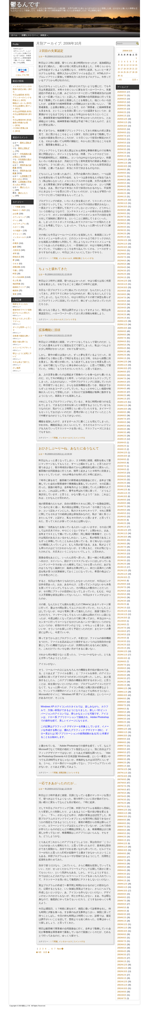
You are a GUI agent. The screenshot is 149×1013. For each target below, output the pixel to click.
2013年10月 (122, 537)
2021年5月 (121, 304)
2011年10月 (122, 618)
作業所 (15, 243)
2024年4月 (121, 186)
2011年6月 (121, 631)
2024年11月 (122, 163)
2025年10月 (122, 126)
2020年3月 (121, 351)
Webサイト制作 (19, 210)
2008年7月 (121, 746)
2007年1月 (121, 806)
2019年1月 (121, 399)
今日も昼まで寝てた (21, 362)
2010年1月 (121, 685)
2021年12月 (122, 281)
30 (119, 76)
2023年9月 (121, 210)
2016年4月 (121, 442)
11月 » (135, 80)
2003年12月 (122, 924)
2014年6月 (121, 510)
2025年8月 (121, 132)
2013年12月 (122, 530)
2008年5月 (121, 752)
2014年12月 (122, 489)
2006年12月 (122, 810)
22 (136, 69)
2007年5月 (121, 793)
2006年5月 (121, 833)
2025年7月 (121, 136)
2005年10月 (122, 850)
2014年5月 (121, 513)
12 (127, 65)
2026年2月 (121, 112)
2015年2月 (121, 483)
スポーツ (16, 227)
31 (122, 76)
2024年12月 (122, 159)
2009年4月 (121, 715)
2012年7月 (121, 587)
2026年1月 (121, 116)
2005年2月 (121, 877)
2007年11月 (122, 773)
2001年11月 (122, 985)
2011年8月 (121, 624)
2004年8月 (121, 897)
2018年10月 (122, 409)
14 (133, 65)
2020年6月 (121, 341)
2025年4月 (121, 146)
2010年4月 (121, 675)
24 (122, 72)
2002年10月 (122, 971)
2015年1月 (121, 486)
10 (122, 65)
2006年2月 (121, 837)
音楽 (14, 294)
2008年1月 (121, 766)
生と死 (15, 280)
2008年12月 (122, 729)
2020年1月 (121, 358)
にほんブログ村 (22, 75)
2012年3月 (121, 601)
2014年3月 (121, 520)
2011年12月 (122, 611)
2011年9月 (121, 621)
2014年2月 (121, 523)
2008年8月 (121, 742)
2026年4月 (121, 105)
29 (136, 72)
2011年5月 (121, 634)
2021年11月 (122, 284)
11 (125, 65)
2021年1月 (121, 318)
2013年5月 (121, 554)
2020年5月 (121, 345)
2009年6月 (121, 709)
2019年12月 (122, 362)
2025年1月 (121, 156)
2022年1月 (121, 277)
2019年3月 (121, 392)
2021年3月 (121, 311)
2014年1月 (121, 527)
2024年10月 (122, 166)
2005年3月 (121, 874)
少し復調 (16, 368)
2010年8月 (121, 661)
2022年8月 (121, 254)
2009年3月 (121, 719)
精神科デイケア (19, 287)
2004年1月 (121, 921)
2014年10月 (122, 496)
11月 (45, 952)
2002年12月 (122, 965)
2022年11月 (122, 244)
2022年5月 (121, 264)
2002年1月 (121, 978)
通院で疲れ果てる (20, 342)
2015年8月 (121, 463)
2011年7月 (121, 628)
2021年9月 (121, 291)
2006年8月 (121, 823)
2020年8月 (121, 335)
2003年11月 (122, 928)
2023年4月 (121, 227)
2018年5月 (121, 426)
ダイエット (17, 234)
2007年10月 (122, 776)
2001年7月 (121, 998)
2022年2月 (121, 274)
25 (125, 72)
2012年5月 (121, 594)
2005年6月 (121, 864)
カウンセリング (19, 217)
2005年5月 (121, 867)
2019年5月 (121, 385)
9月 (39, 952)
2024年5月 (121, 183)
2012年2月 (121, 604)
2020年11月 (122, 324)
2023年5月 (121, 223)
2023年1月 (121, 237)
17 (122, 69)
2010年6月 (121, 668)
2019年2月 (121, 395)
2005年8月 (121, 857)
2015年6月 (121, 469)
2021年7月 (121, 298)
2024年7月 (121, 176)
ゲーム (15, 220)
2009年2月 (121, 722)
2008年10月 (122, 735)
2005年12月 (122, 843)
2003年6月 (121, 944)
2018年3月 (121, 432)
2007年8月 (121, 783)
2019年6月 (121, 382)
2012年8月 (121, 584)
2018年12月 (122, 402)
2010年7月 (121, 665)
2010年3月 (121, 678)
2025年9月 (121, 129)
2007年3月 (121, 800)
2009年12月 (122, 688)
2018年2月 (121, 436)
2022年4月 (121, 267)
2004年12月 (122, 884)
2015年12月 (122, 452)
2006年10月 (127, 51)
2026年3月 (121, 109)
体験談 (43, 35)
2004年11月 (122, 887)
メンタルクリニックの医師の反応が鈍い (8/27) (22, 89)
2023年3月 (121, 230)
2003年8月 (121, 938)
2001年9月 (121, 992)
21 (133, 69)
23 (119, 72)
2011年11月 (122, 614)
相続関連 (16, 284)
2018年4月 (121, 429)
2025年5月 (121, 143)
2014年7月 (121, 506)
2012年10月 (122, 577)
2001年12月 (122, 981)
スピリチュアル (19, 224)
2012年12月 (122, 570)
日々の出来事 (18, 277)
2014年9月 (121, 500)
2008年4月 (121, 756)
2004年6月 (121, 904)
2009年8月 (121, 702)
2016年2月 (121, 446)
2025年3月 (121, 149)
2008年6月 (121, 749)
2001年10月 (122, 988)
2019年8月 (121, 375)
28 (133, 72)
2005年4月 (121, 870)
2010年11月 (122, 655)
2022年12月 (122, 240)
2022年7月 (121, 257)
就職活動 (77, 258)
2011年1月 (121, 648)
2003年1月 (121, 961)
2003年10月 (122, 931)
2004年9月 (121, 894)
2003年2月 (121, 958)
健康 (14, 247)
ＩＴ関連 (54, 258)
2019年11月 (122, 365)
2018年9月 (121, 412)
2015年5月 (121, 473)
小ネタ (15, 264)
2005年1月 (121, 880)
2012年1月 (121, 608)
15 (136, 65)
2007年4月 (121, 796)
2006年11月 (122, 813)
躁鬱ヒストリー (29, 35)
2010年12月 (122, 651)
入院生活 (16, 250)
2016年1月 (121, 449)
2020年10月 (122, 328)
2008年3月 (121, 759)
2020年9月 (121, 331)
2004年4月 (121, 911)
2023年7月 (121, 217)
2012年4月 (121, 597)
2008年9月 (121, 739)
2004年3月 (121, 914)
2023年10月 (122, 206)
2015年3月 (121, 479)
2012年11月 (122, 574)
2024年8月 (121, 173)
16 (119, 69)
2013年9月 (121, 540)
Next (59, 949)
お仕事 (15, 214)
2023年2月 (121, 233)
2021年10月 (122, 287)
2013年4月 (121, 557)
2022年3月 (121, 271)
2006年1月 (121, 840)
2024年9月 (121, 169)
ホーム (14, 35)
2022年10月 (122, 247)
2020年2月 (121, 355)
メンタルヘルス (65, 258)
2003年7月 (121, 941)
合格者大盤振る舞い (21, 336)
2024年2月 (121, 193)
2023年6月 (121, 220)
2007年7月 (121, 786)
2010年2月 (121, 682)
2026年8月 (121, 92)
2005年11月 (122, 847)
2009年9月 (121, 698)
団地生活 (16, 257)
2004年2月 (121, 917)
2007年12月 (122, 769)
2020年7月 (121, 338)
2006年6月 (121, 830)
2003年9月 (121, 934)
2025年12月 (122, 119)
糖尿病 (15, 290)
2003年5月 (121, 948)
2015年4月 (121, 476)
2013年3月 (121, 560)
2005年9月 (121, 853)
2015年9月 (121, 459)
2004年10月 (122, 891)
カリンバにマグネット (22, 347)
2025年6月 (121, 139)
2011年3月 (121, 641)
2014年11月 (122, 493)
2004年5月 (121, 907)
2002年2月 (121, 975)
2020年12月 (122, 321)
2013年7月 (121, 547)
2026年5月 (121, 102)
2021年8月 (121, 294)
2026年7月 (121, 95)
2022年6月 (121, 260)
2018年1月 (121, 439)
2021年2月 (121, 314)
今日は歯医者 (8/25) (21, 95)
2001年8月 (121, 995)
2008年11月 (122, 732)
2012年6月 (121, 591)
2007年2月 (121, 803)
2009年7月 (121, 705)
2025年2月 (121, 153)
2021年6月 (121, 301)
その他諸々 (17, 230)
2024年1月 (121, 196)
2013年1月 (121, 567)
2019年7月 (121, 378)
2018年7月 (121, 419)
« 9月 (119, 80)
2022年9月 (121, 250)
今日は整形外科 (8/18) (22, 120)
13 (130, 65)
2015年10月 (122, 456)
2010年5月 (121, 671)
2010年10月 (122, 658)
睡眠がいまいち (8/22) (22, 103)
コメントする (88, 258)
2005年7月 (121, 860)
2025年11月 (122, 122)
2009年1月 (121, 725)
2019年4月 (121, 388)
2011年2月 (121, 645)
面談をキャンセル (20, 304)
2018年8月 (121, 415)
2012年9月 (121, 581)
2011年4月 (121, 638)
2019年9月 (121, 372)
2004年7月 (121, 901)
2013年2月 (121, 564)
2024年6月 (121, 180)
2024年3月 (121, 190)
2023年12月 (122, 200)
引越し (15, 270)
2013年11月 (122, 533)
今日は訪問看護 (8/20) (22, 111)
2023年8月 (121, 213)
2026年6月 (121, 99)
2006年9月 (121, 820)
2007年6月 (121, 790)
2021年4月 (121, 308)
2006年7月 (121, 827)
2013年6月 (121, 550)
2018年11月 (122, 405)
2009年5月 (121, 712)
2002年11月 (122, 968)
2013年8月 (121, 544)
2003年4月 (121, 951)
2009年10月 (122, 695)
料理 (14, 274)
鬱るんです (25, 4)
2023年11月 (122, 203)
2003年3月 (121, 954)
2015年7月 (121, 466)
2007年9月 (121, 779)
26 (127, 72)
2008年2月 (121, 762)
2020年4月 (121, 348)
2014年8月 (121, 503)
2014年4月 (121, 517)
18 (125, 69)
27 (130, 72)
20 (130, 69)
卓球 (14, 253)
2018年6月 (121, 422)
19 (127, 69)
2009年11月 (122, 692)
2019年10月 (122, 368)
